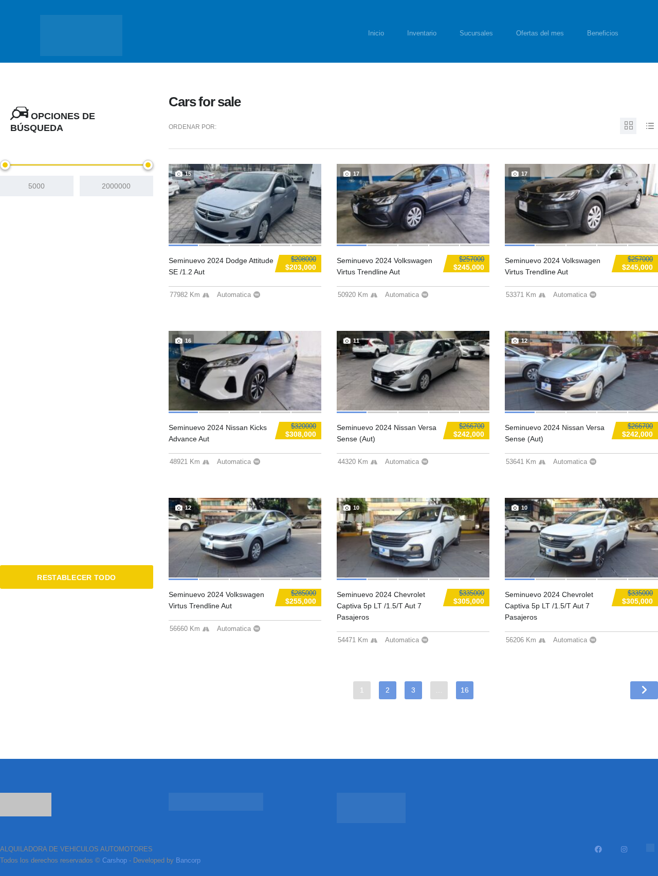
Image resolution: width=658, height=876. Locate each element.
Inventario (421, 33)
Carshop (114, 860)
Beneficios (602, 33)
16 (465, 690)
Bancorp (188, 860)
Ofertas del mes (540, 33)
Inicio (376, 33)
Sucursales (476, 33)
